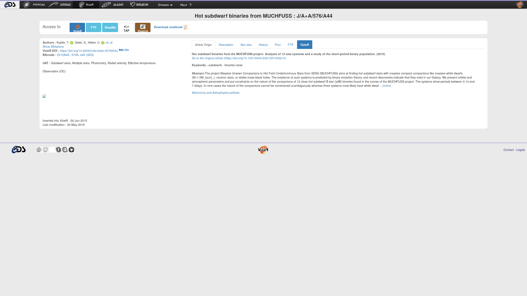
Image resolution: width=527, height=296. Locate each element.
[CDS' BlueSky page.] (52, 150)
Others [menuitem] (163, 5)
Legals (520, 150)
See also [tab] (246, 45)
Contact (509, 150)
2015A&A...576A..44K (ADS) (75, 55)
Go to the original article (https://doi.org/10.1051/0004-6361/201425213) (239, 58)
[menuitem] (10, 5)
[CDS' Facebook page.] (58, 150)
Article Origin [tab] (203, 45)
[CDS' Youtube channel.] (65, 150)
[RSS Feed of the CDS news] (45, 150)
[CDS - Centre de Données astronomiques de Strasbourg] (18, 149)
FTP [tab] (290, 45)
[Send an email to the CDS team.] (39, 150)
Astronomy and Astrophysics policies (215, 92)
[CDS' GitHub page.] (71, 150)
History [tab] (263, 45)
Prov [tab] (278, 45)
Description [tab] (226, 45)
